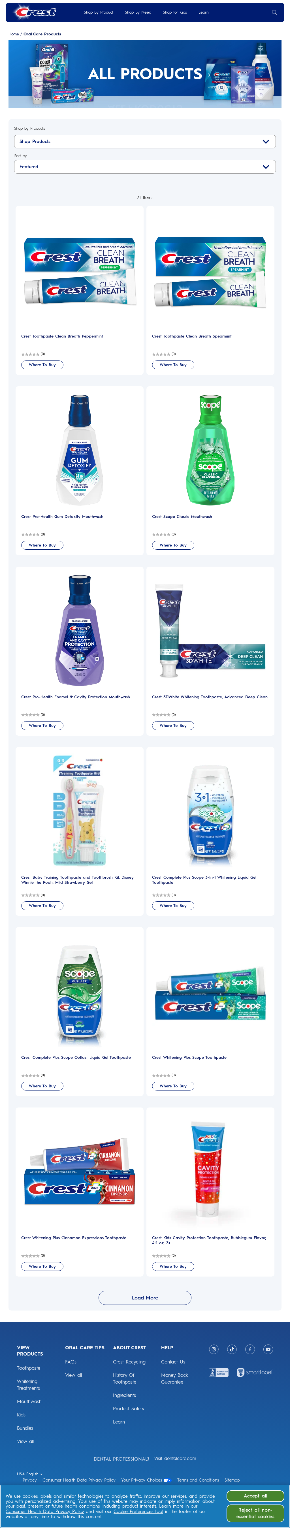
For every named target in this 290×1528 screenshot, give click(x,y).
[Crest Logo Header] (33, 12)
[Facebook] (250, 1349)
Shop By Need (138, 12)
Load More (145, 1298)
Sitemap (232, 1480)
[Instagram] (214, 1349)
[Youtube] (268, 1349)
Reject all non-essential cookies (255, 1513)
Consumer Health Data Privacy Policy (79, 1480)
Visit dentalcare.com (175, 1458)
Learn (203, 12)
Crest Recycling (129, 1362)
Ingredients (124, 1395)
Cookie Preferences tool (138, 1511)
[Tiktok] (232, 1349)
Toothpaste (28, 1368)
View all (25, 1441)
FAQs (70, 1362)
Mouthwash (29, 1401)
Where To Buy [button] (42, 364)
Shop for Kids (175, 12)
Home (13, 34)
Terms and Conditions (198, 1480)
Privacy (30, 1480)
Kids (21, 1415)
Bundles (25, 1428)
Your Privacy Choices (141, 1480)
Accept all (255, 1496)
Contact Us (173, 1362)
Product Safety (128, 1408)
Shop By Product (98, 12)
